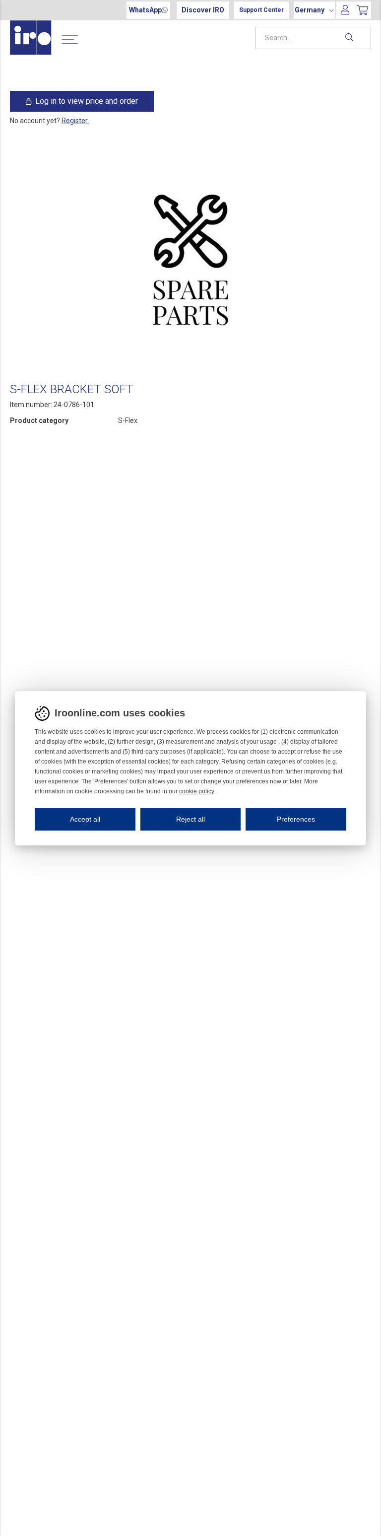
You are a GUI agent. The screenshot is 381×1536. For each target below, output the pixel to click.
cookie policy (196, 791)
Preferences (296, 819)
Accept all (85, 819)
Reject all (190, 819)
